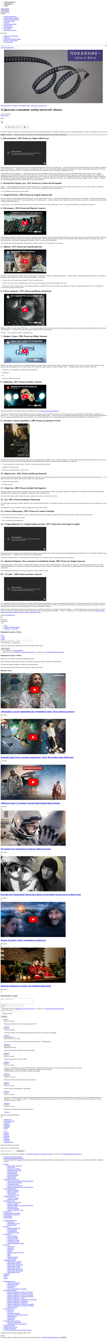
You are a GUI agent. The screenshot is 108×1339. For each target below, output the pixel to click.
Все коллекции (8, 42)
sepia (7, 115)
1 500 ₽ (3, 637)
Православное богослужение (12, 39)
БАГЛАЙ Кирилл (10, 615)
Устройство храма (12, 1199)
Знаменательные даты (13, 1228)
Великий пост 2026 (13, 1284)
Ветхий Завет (11, 1167)
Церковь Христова (9, 1325)
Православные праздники (11, 1179)
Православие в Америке (14, 1261)
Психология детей (12, 1204)
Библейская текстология (14, 1170)
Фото (5, 1277)
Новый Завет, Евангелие (14, 1166)
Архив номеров (8, 1142)
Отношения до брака (13, 1240)
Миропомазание (12, 1316)
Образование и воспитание (12, 1214)
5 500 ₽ (3, 639)
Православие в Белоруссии (15, 1264)
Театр (9, 1255)
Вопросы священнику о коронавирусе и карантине (22, 1299)
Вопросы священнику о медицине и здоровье (20, 1305)
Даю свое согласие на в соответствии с (33, 652)
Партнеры (7, 1140)
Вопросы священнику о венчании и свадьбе (20, 1293)
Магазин (6, 1133)
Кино (44, 105)
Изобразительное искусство (15, 1252)
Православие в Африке (14, 1263)
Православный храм (10, 1196)
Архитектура (11, 1246)
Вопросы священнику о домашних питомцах (20, 1296)
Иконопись (10, 1249)
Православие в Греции (14, 1266)
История (6, 1226)
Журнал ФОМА (5, 105)
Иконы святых (11, 1193)
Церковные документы (10, 1327)
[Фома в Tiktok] (6, 1124)
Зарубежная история (13, 1232)
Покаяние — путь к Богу (11, 628)
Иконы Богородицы (13, 1190)
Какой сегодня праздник (11, 36)
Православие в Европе (14, 1267)
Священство (11, 1319)
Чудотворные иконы (13, 1194)
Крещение (10, 1310)
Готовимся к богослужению (12, 1321)
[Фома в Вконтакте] (7, 1119)
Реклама (6, 1134)
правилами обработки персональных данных (39, 1154)
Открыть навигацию (10, 2)
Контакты (7, 1136)
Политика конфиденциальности (13, 1157)
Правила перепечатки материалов (14, 1158)
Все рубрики (7, 28)
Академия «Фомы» (9, 21)
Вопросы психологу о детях (15, 1210)
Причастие (10, 1311)
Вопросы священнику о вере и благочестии (20, 1292)
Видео (6, 1278)
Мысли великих (12, 1258)
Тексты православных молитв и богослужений (17, 1330)
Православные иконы (10, 1188)
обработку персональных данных (25, 652)
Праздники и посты (9, 1281)
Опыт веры (10, 1222)
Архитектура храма (13, 1198)
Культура (6, 1245)
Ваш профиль (8, 4)
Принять (64, 1337)
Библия (6, 1164)
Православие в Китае (13, 1272)
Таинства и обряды (9, 1308)
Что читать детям (12, 1207)
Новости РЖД (8, 1217)
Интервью (7, 1274)
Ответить (6, 1026)
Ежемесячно (16, 642)
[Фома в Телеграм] (7, 1122)
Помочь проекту (5, 648)
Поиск (6, 5)
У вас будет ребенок (13, 1208)
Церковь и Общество (10, 1328)
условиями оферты (17, 650)
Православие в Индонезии (15, 1270)
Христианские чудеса (13, 1223)
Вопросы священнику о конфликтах (17, 1301)
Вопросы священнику (10, 24)
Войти (12, 47)
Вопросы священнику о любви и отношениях (20, 1304)
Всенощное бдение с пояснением (17, 1324)
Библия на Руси (11, 1176)
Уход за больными (12, 1237)
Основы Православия (10, 16)
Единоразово (6, 642)
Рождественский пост (13, 1282)
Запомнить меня (7, 1013)
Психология (7, 1234)
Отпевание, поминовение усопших (17, 1314)
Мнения (6, 1275)
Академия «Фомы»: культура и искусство (31, 105)
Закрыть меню (5, 10)
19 (1, 616)
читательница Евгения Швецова (49, 411)
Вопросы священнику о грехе (16, 1298)
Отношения (7, 1211)
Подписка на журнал (10, 30)
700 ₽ (2, 635)
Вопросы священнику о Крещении (17, 1302)
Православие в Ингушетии (15, 1269)
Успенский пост (12, 1286)
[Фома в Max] (6, 1128)
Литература (10, 1248)
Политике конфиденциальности (51, 1337)
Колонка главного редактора (12, 1213)
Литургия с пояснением (14, 1322)
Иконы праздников (12, 1191)
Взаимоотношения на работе (15, 1243)
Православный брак (13, 1242)
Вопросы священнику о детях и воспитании (20, 1205)
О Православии (11, 1225)
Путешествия (8, 1216)
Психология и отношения (11, 19)
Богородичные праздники (14, 1185)
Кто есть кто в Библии (13, 1169)
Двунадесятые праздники (14, 1182)
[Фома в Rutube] (6, 1127)
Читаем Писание (12, 1173)
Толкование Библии (13, 1175)
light (2, 115)
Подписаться (20, 1151)
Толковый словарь (12, 1257)
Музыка (9, 1251)
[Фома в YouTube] (7, 1125)
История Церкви (12, 1229)
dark (4, 115)
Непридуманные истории (11, 18)
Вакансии (7, 1139)
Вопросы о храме (12, 1307)
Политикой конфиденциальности (54, 652)
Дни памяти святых (13, 1184)
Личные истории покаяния (12, 627)
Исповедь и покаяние (13, 1313)
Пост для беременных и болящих (16, 1289)
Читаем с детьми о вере (10, 40)
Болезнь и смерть (12, 1235)
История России (12, 1231)
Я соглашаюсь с (13, 650)
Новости (6, 22)
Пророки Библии (12, 1172)
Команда (6, 1137)
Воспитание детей (9, 1201)
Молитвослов (8, 25)
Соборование (11, 1318)
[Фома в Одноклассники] (9, 1121)
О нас (5, 1131)
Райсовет (6, 37)
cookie (19, 1160)
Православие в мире (10, 1260)
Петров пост (11, 1287)
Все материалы (8, 27)
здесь (41, 645)
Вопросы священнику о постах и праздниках (20, 1187)
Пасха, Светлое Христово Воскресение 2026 (20, 1181)
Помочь (7, 8)
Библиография (11, 1178)
